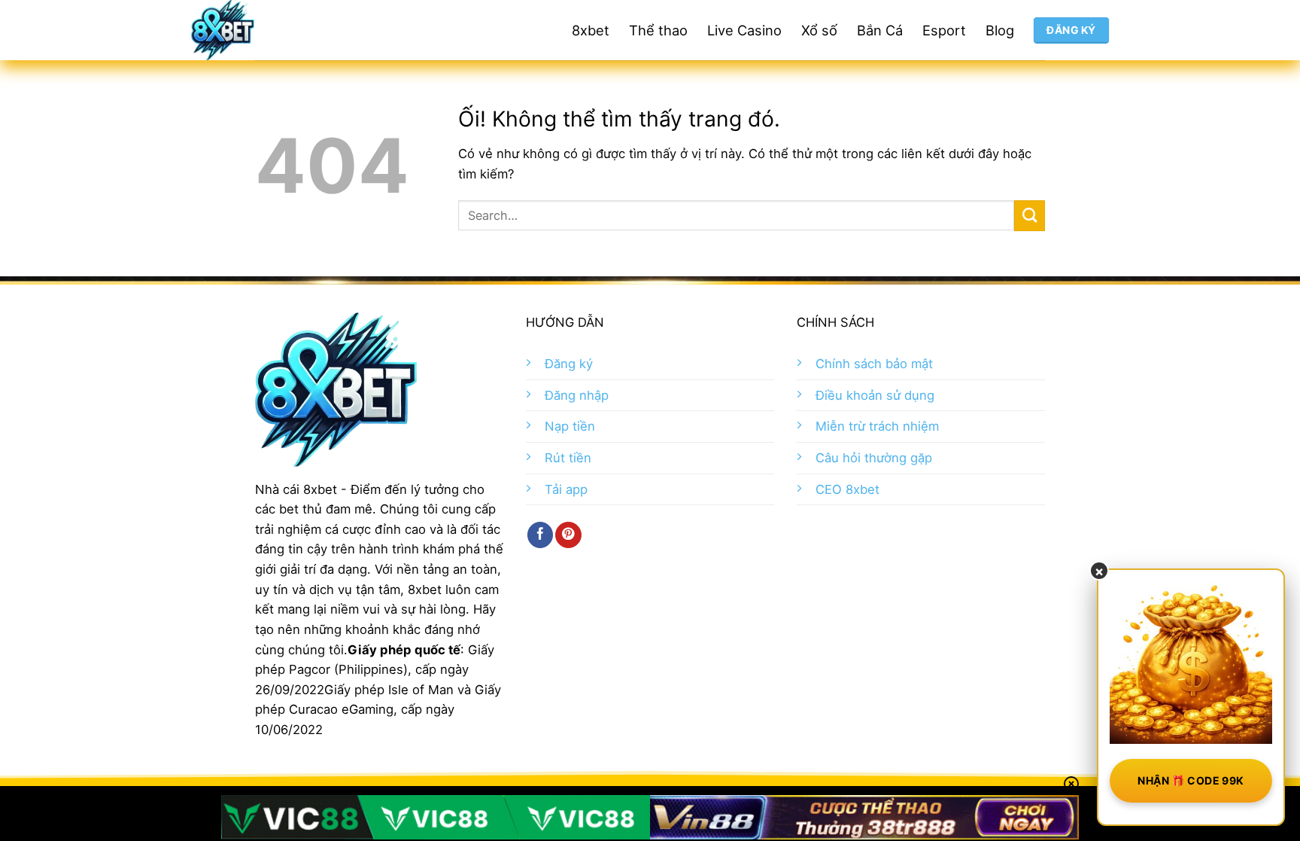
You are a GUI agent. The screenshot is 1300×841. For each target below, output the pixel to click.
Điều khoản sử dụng (875, 395)
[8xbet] (277, 30)
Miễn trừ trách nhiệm (877, 426)
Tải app (566, 489)
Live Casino (744, 30)
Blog (1000, 30)
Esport (944, 30)
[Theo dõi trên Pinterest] (568, 535)
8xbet (590, 30)
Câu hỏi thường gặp (874, 457)
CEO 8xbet (847, 489)
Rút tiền (568, 457)
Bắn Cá (880, 30)
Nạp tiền (570, 426)
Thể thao (658, 30)
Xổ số (819, 30)
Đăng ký (569, 363)
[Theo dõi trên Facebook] (540, 535)
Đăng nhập (577, 395)
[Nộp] (1029, 215)
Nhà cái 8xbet (296, 489)
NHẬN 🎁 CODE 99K (1191, 780)
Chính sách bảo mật (874, 363)
